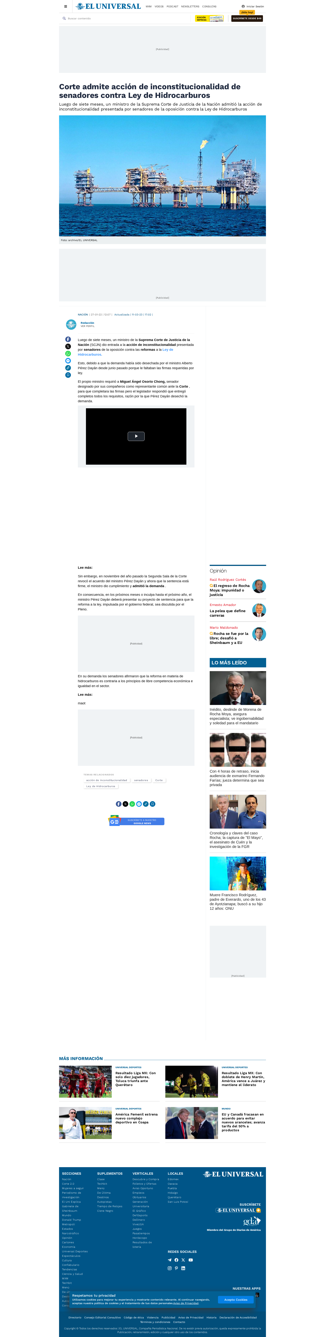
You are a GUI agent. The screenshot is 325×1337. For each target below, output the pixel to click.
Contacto (179, 1321)
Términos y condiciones (155, 1321)
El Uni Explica (71, 1201)
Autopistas (104, 1201)
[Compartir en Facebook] (68, 339)
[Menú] (65, 6)
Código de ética (134, 1317)
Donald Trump (71, 1219)
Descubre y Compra (146, 1179)
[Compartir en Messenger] (68, 361)
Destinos (103, 1197)
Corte (159, 780)
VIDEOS (159, 6)
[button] (247, 18)
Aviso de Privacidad (191, 1317)
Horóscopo (140, 1237)
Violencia (153, 1317)
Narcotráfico (70, 1233)
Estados (67, 1228)
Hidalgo (173, 1192)
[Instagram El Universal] (170, 1268)
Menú (65, 1287)
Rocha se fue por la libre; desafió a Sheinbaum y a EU (229, 638)
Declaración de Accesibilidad (238, 1317)
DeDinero (139, 1219)
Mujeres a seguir (73, 1188)
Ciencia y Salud (72, 1273)
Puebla (172, 1188)
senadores (141, 780)
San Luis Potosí (178, 1201)
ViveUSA (138, 1224)
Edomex (173, 1179)
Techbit (67, 1282)
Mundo (66, 1215)
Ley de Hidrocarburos (100, 786)
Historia (211, 1317)
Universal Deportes (75, 1251)
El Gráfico (139, 1210)
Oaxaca (173, 1183)
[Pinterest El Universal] (176, 1268)
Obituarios (139, 1197)
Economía (68, 1246)
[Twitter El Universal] (183, 1260)
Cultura (67, 1260)
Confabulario (70, 1264)
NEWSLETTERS (190, 6)
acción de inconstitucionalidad (106, 780)
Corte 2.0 (68, 1183)
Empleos (138, 1192)
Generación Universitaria (141, 1204)
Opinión (218, 571)
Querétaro (174, 1197)
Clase (101, 1179)
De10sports (140, 1215)
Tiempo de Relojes (109, 1206)
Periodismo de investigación (71, 1195)
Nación (83, 314)
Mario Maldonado (224, 627)
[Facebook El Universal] (176, 1260)
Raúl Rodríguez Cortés (228, 580)
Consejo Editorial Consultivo (102, 1317)
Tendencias (69, 1269)
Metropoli (68, 1224)
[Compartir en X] (68, 346)
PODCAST (172, 6)
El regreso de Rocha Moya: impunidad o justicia (229, 590)
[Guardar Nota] (68, 375)
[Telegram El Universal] (170, 1260)
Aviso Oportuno (143, 1188)
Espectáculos (71, 1255)
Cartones (68, 1242)
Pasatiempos (141, 1233)
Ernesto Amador (223, 605)
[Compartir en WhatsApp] (68, 353)
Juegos (137, 1228)
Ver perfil (88, 326)
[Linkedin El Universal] (183, 1268)
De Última (104, 1192)
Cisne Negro (105, 1210)
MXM (149, 6)
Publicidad (168, 1317)
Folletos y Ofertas (144, 1183)
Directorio (74, 1317)
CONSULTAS (209, 6)
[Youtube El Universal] (190, 1260)
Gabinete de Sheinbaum (70, 1208)
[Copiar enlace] (68, 368)
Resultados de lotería (142, 1244)
